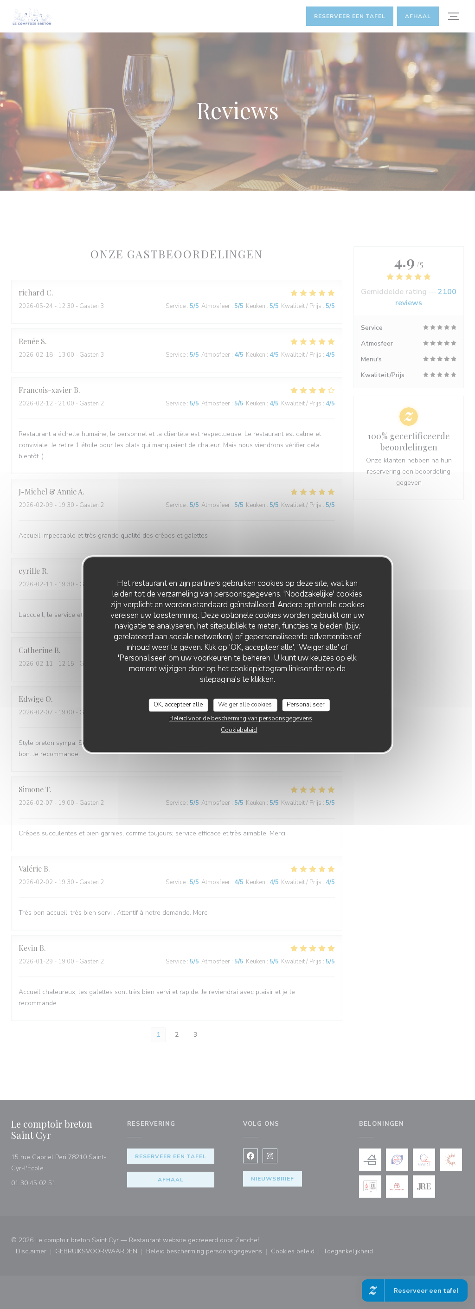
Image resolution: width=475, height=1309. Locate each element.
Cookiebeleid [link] (239, 730)
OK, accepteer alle (178, 704)
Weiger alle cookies (245, 704)
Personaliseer (306, 704)
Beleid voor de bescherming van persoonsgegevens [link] (240, 718)
